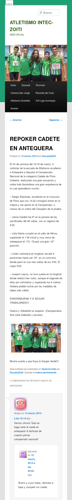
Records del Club (45, 92)
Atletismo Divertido (20, 100)
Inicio (13, 85)
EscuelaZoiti (49, 156)
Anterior (16, 120)
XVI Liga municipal (45, 100)
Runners (40, 85)
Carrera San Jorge (20, 92)
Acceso (14, 108)
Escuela (26, 85)
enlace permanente (45, 372)
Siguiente (55, 120)
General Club (49, 369)
